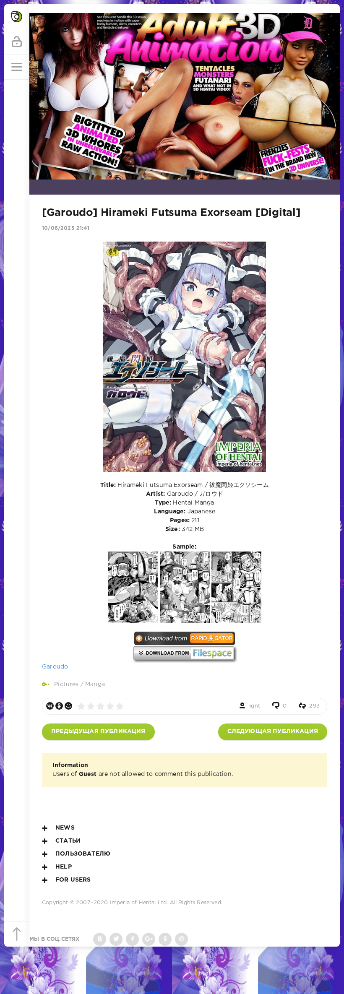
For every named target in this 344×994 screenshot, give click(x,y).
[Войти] (16, 42)
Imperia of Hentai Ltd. (140, 902)
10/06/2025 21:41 (65, 228)
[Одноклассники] (59, 706)
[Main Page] (16, 16)
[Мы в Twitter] (115, 939)
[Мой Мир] (68, 706)
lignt (254, 706)
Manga (95, 684)
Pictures (66, 684)
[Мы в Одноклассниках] (165, 939)
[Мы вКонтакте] (99, 939)
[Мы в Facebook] (132, 939)
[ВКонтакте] (50, 706)
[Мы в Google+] (148, 939)
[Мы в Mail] (181, 939)
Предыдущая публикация (98, 731)
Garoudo (55, 666)
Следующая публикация (272, 731)
